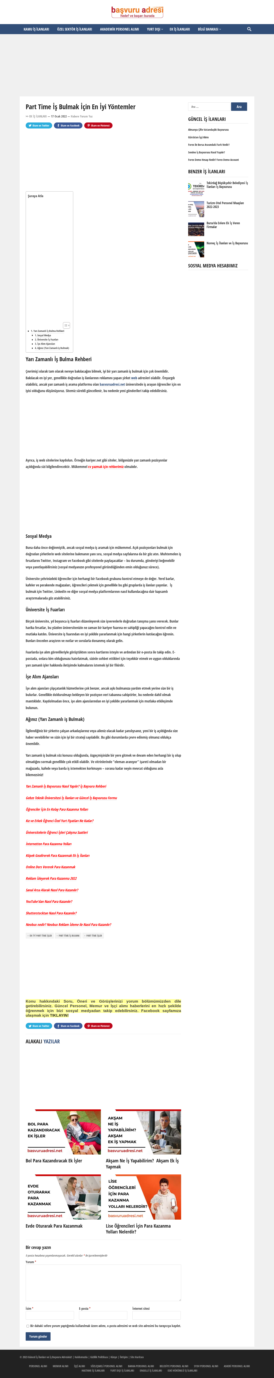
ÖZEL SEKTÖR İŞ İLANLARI (74, 29)
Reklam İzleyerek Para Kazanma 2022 (51, 878)
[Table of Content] (66, 325)
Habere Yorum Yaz (81, 116)
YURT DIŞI (153, 29)
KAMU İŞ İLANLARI (36, 29)
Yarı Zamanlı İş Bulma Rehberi (48, 331)
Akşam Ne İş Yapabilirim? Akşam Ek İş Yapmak (142, 1163)
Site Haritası (137, 1357)
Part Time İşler (94, 935)
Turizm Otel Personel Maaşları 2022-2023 (225, 205)
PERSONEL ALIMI (38, 1366)
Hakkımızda (81, 1357)
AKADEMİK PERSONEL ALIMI (119, 29)
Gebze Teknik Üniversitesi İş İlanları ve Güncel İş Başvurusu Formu (71, 797)
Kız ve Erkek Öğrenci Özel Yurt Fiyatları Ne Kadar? (59, 820)
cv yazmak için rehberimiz (106, 466)
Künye (114, 1357)
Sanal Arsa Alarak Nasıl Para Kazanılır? (52, 890)
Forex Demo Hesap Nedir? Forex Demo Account (213, 160)
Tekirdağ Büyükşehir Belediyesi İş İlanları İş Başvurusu (227, 185)
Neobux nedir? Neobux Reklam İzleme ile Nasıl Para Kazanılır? (68, 924)
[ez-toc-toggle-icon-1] (64, 325)
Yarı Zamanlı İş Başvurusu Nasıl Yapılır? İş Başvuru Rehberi (66, 786)
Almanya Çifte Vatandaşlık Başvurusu (208, 129)
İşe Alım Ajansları (46, 344)
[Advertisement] (137, 65)
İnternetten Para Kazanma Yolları (48, 843)
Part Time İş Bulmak (69, 935)
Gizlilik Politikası (99, 1357)
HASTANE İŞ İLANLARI (93, 1370)
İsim (29, 1308)
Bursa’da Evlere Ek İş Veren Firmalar (223, 225)
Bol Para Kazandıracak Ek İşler (54, 1160)
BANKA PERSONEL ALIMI (141, 1366)
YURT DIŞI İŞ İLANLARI (122, 1370)
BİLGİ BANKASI (208, 29)
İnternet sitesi (141, 1308)
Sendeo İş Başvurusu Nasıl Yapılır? (206, 152)
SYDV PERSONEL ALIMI (206, 1366)
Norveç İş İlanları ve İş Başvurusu (227, 243)
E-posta (84, 1308)
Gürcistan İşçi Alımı (198, 137)
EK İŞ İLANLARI (180, 29)
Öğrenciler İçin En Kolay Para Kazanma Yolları (57, 809)
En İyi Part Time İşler (41, 935)
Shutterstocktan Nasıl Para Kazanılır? (51, 913)
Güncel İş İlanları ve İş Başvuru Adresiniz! (50, 1357)
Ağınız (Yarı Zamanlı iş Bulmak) (53, 348)
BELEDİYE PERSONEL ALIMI (174, 1366)
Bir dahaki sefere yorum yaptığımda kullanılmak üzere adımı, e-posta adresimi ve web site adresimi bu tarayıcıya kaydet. (105, 1326)
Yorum (31, 1262)
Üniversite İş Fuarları (47, 339)
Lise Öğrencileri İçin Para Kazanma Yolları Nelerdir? (138, 1228)
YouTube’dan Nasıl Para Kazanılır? (49, 901)
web (134, 377)
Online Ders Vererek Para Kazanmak (50, 866)
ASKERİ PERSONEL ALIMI (237, 1366)
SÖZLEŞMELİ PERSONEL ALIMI (106, 1366)
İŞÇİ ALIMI (79, 1366)
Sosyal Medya (44, 335)
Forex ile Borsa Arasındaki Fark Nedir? (208, 145)
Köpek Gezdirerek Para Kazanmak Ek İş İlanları (57, 855)
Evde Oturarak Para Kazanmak (54, 1225)
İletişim (124, 1357)
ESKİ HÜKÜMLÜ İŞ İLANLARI (182, 1370)
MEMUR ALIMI (60, 1366)
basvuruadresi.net (112, 384)
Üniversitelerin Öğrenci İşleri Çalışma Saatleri (56, 832)
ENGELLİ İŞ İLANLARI (151, 1370)
